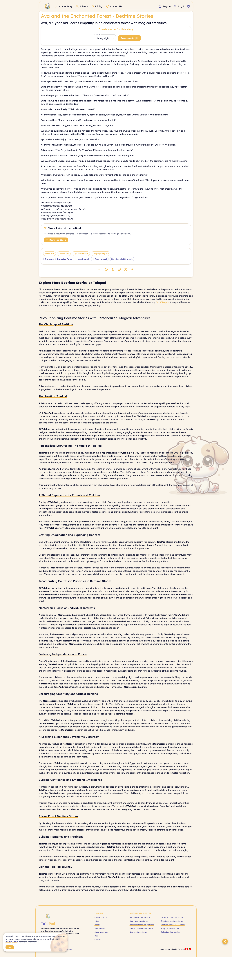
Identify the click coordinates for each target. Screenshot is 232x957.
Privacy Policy (12, 941)
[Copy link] (100, 269)
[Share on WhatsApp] (106, 269)
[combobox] (105, 38)
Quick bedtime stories (170, 932)
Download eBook (57, 240)
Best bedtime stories (138, 932)
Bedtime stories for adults (172, 917)
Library (98, 921)
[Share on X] (125, 269)
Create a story (101, 917)
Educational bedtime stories (141, 928)
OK (9, 947)
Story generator (101, 932)
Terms (69, 949)
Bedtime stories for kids (140, 917)
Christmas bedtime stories (172, 921)
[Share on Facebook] (112, 269)
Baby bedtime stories (170, 928)
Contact (98, 939)
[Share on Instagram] (119, 269)
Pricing (97, 925)
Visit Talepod (162, 302)
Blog (96, 936)
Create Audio (127, 38)
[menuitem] (47, 6)
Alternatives (100, 928)
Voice (97, 34)
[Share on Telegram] (132, 269)
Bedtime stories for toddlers (173, 925)
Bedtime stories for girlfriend (142, 925)
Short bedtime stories (139, 921)
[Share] (225, 941)
